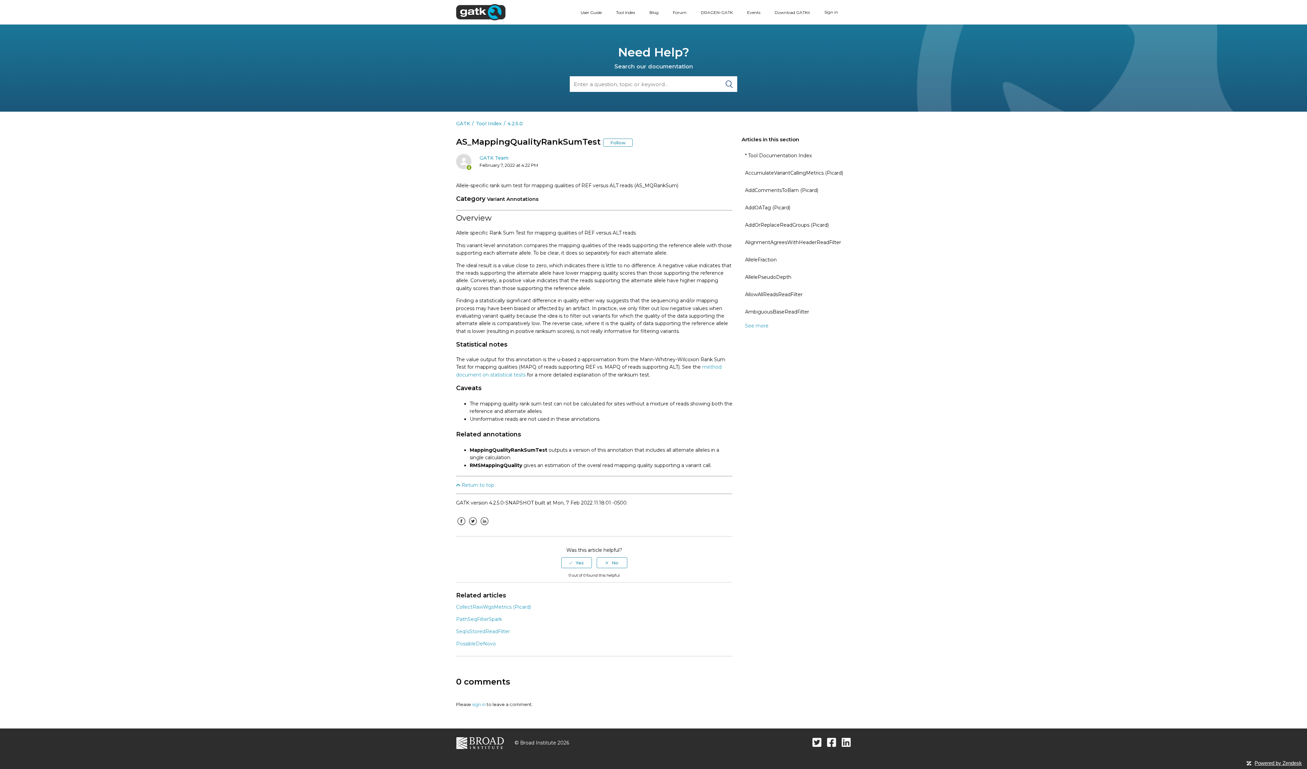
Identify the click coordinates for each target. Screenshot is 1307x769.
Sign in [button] (831, 12)
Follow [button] (618, 142)
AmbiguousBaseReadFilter (777, 312)
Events (753, 12)
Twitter (473, 526)
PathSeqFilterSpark (479, 619)
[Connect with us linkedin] (846, 742)
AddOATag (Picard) (767, 208)
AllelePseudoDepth (768, 277)
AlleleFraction (761, 260)
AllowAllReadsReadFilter (774, 294)
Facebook (461, 526)
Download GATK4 (792, 12)
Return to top (477, 485)
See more (757, 326)
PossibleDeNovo (476, 644)
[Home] (480, 12)
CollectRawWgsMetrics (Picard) (493, 607)
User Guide (591, 12)
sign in (479, 704)
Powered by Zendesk (1278, 763)
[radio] (576, 562)
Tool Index (625, 12)
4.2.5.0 (515, 124)
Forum (680, 12)
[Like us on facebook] (831, 742)
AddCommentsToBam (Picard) (781, 190)
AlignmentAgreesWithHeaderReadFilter (793, 242)
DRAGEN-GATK (717, 12)
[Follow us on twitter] (817, 742)
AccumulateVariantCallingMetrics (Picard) (794, 173)
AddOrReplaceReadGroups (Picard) (787, 225)
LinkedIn (484, 526)
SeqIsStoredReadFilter (483, 631)
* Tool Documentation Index (778, 156)
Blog (654, 12)
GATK (463, 124)
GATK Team (494, 158)
